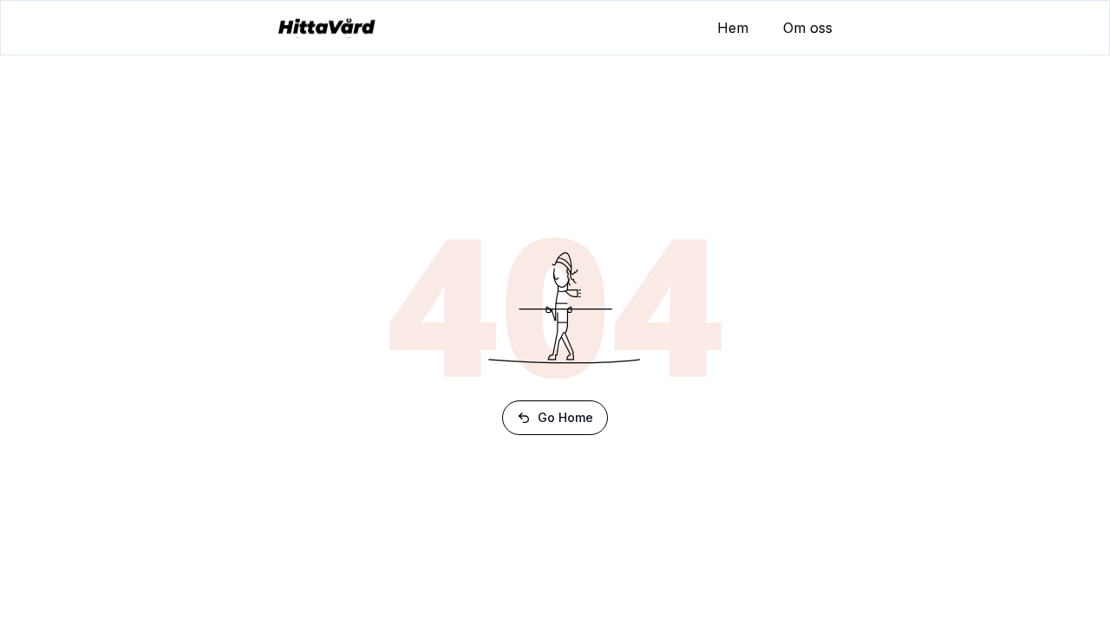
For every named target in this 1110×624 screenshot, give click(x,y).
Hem (732, 27)
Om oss (807, 27)
